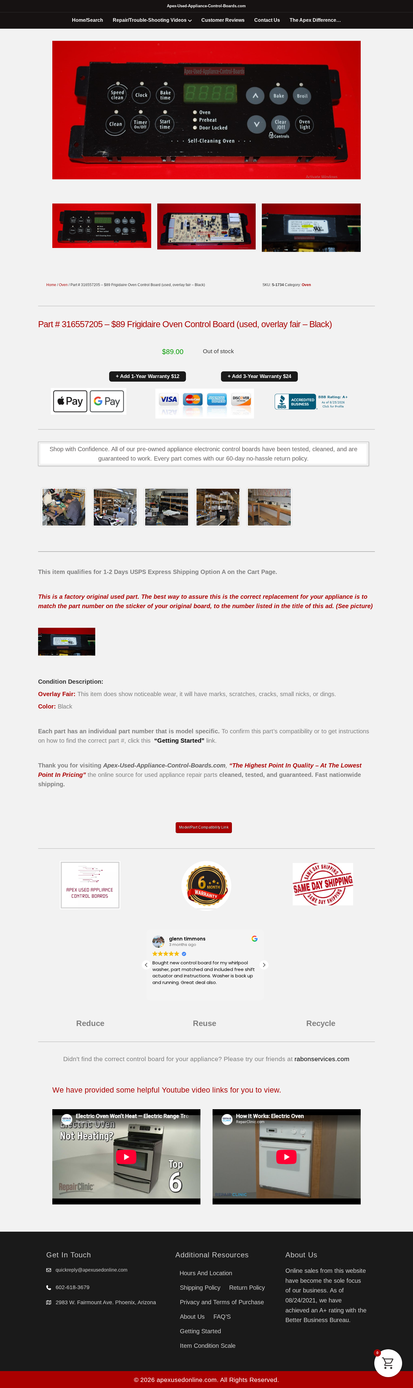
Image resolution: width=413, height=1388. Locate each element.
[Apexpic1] (63, 507)
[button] (263, 964)
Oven (63, 285)
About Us (192, 1316)
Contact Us (267, 20)
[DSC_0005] (115, 507)
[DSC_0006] (269, 507)
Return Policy (247, 1287)
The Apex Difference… (315, 20)
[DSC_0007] (218, 507)
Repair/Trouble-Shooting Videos (150, 20)
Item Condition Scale (208, 1345)
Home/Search (87, 20)
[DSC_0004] (166, 507)
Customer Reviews (223, 20)
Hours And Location (206, 1273)
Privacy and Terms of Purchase (222, 1302)
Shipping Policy (200, 1287)
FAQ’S (222, 1316)
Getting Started (200, 1331)
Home (51, 285)
